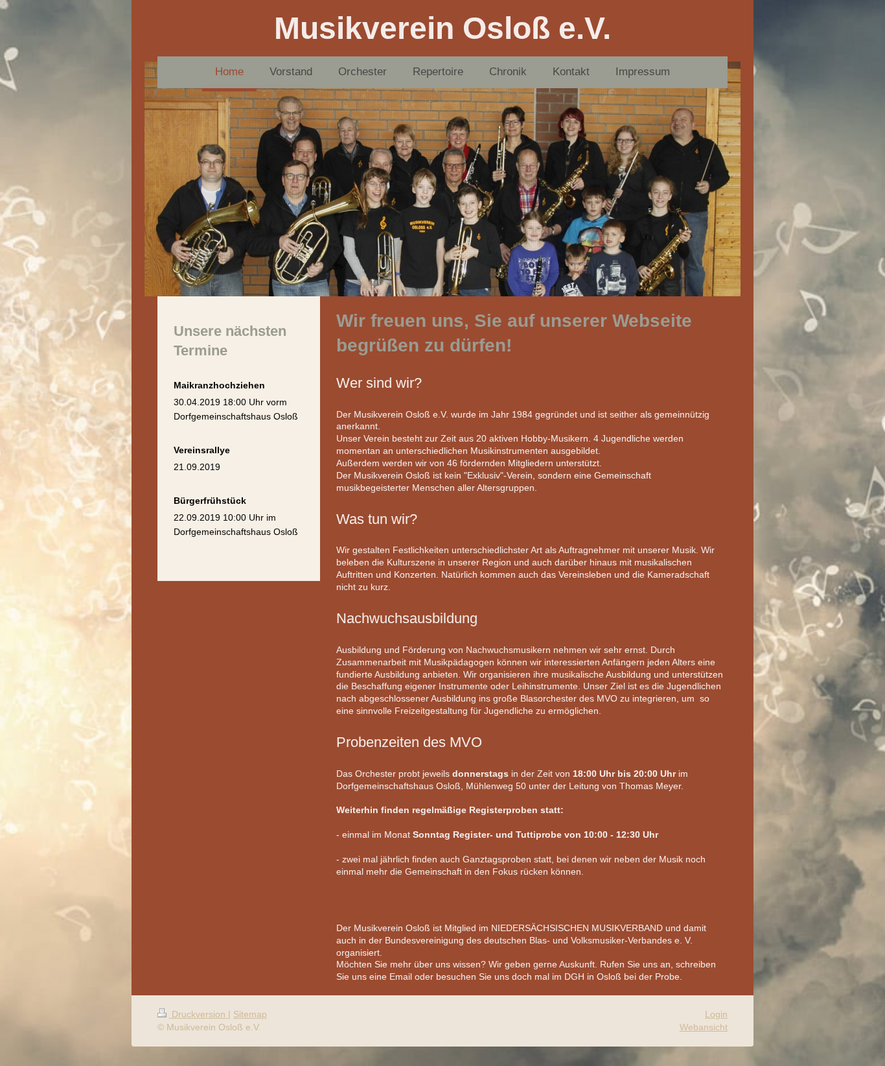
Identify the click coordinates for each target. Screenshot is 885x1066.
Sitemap (250, 1014)
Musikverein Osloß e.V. (442, 28)
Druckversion (198, 1014)
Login (716, 1014)
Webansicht (704, 1027)
